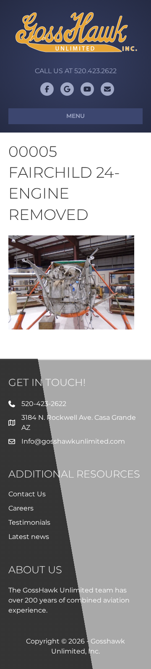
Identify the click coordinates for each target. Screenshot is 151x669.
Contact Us (27, 494)
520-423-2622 (43, 404)
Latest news (28, 537)
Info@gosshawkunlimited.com (73, 441)
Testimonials (29, 522)
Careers (21, 508)
